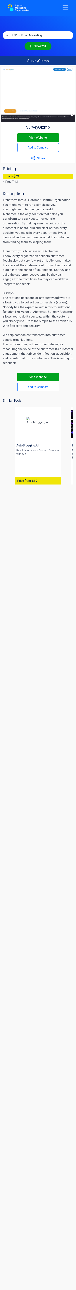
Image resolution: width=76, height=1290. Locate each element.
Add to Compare (38, 147)
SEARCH (40, 46)
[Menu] (65, 8)
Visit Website (38, 137)
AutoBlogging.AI (27, 445)
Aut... (25, 453)
